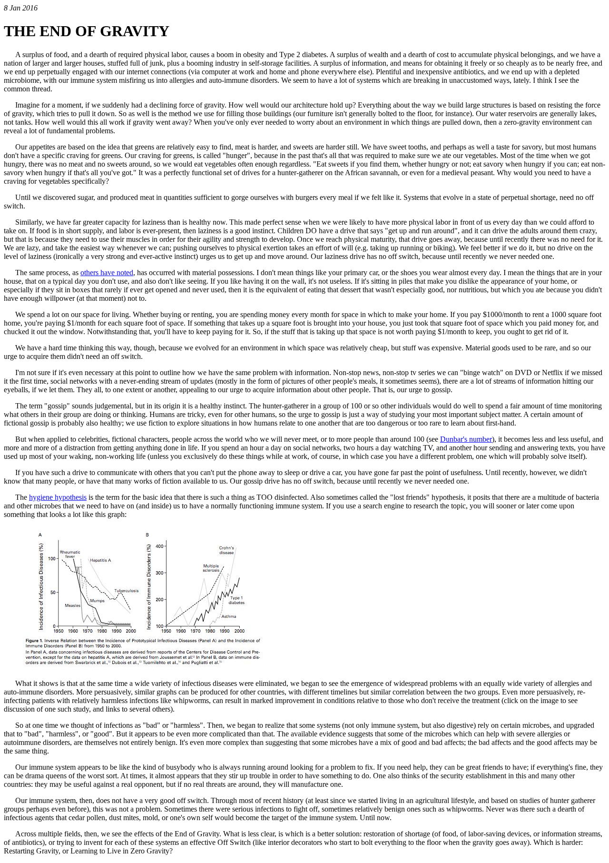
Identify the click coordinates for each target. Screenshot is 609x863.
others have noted (106, 272)
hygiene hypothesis (58, 497)
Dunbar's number (466, 439)
